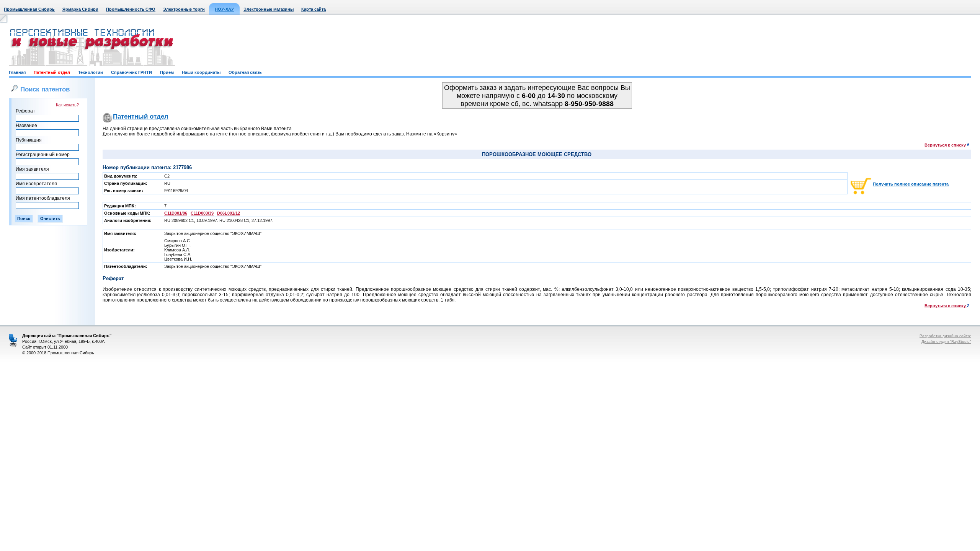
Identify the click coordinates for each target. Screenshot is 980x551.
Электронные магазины (268, 9)
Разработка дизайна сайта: (945, 336)
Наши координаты (201, 72)
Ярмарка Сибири (80, 9)
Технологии (90, 72)
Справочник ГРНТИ (131, 72)
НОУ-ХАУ (224, 9)
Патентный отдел (52, 72)
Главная (17, 72)
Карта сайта (313, 9)
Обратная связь (245, 72)
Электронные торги (184, 9)
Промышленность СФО (130, 9)
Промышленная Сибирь (29, 9)
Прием (167, 72)
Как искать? (67, 105)
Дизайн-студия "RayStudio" (946, 341)
